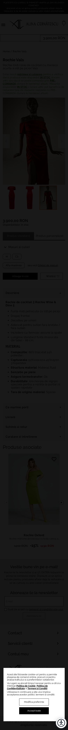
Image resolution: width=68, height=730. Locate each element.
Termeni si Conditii (37, 688)
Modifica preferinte (34, 702)
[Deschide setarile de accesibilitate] (61, 722)
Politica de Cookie (26, 686)
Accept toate (34, 710)
